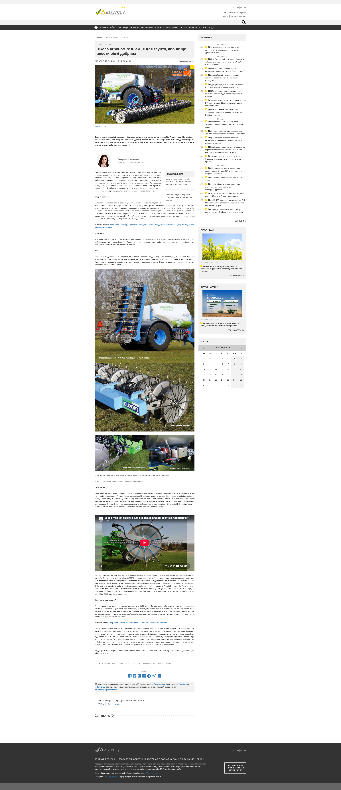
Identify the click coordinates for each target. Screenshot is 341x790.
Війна (112, 27)
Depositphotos (153, 773)
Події (211, 27)
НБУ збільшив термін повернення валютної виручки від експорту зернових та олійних (224, 93)
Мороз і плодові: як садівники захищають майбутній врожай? (138, 623)
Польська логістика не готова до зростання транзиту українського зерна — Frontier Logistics (223, 112)
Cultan (128, 663)
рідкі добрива (117, 663)
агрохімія (106, 663)
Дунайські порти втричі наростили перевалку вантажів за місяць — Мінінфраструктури (222, 187)
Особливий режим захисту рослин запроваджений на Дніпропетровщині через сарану (224, 124)
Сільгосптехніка (105, 61)
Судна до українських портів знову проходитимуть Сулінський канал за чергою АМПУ (224, 212)
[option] (144, 96)
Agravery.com (112, 777)
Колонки (159, 27)
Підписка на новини (192, 759)
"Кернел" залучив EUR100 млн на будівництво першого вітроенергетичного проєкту (223, 159)
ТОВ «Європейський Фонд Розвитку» (148, 663)
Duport (169, 663)
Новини (104, 27)
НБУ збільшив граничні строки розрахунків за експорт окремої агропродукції (225, 69)
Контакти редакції (105, 759)
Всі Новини (240, 221)
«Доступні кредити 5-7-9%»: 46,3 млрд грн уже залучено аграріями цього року (224, 85)
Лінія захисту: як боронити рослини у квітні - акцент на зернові (179, 197)
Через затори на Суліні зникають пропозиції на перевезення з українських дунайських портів (223, 50)
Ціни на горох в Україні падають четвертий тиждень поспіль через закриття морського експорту (223, 140)
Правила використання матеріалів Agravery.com (148, 759)
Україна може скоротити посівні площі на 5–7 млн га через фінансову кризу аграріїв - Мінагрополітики (225, 103)
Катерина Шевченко (128, 159)
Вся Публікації (237, 276)
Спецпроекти (189, 27)
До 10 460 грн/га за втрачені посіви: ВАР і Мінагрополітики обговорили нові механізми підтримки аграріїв (225, 203)
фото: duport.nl (101, 126)
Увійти (226, 16)
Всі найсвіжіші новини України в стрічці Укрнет (235, 768)
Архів (204, 341)
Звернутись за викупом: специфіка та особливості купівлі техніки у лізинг (178, 181)
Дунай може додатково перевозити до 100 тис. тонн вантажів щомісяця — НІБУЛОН (225, 132)
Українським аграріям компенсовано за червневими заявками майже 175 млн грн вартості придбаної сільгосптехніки (225, 149)
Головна (98, 37)
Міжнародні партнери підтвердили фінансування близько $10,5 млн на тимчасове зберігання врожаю (225, 171)
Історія (202, 27)
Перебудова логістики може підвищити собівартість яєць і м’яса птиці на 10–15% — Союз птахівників (224, 62)
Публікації (123, 27)
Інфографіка (172, 27)
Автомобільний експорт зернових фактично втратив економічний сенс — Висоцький (222, 78)
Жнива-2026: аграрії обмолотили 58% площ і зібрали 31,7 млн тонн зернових (224, 194)
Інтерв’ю (134, 27)
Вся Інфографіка (236, 330)
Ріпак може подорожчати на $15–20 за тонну (224, 178)
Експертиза (147, 27)
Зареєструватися (239, 16)
